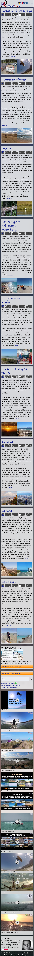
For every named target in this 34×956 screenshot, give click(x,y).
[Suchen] (31, 679)
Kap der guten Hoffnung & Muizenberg (10, 226)
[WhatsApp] (16, 683)
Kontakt (17, 685)
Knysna (6, 149)
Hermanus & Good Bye (16, 11)
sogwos (27, 14)
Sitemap (4, 683)
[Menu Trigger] (31, 2)
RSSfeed (24, 14)
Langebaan (8, 582)
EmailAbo (11, 683)
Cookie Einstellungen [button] (20, 955)
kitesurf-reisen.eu (15, 953)
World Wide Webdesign (9, 687)
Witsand (6, 511)
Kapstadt (7, 442)
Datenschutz (8, 955)
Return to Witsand (13, 80)
